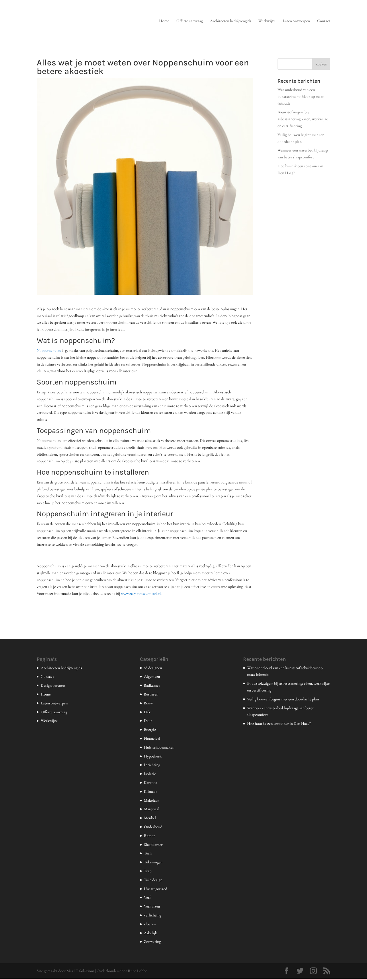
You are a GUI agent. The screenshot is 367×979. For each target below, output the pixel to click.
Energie (150, 729)
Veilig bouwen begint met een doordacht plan (283, 699)
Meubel (150, 817)
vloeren (150, 924)
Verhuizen (152, 906)
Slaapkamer (153, 844)
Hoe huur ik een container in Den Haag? (279, 723)
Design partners (53, 685)
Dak (147, 712)
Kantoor (150, 782)
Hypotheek (153, 756)
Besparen (151, 694)
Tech (148, 853)
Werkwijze (267, 21)
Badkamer (152, 685)
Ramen (149, 835)
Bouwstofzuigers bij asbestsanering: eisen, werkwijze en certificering (303, 119)
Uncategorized (155, 888)
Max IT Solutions (80, 970)
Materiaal (151, 809)
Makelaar (151, 800)
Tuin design (153, 879)
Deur (148, 720)
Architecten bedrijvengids (230, 21)
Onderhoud (153, 826)
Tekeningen (153, 862)
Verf (147, 897)
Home (164, 21)
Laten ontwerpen (296, 21)
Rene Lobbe (137, 970)
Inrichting (152, 764)
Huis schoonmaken (159, 747)
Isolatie (150, 773)
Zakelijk (150, 933)
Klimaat (150, 791)
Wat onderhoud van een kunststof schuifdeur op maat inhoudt (301, 96)
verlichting (152, 915)
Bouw (148, 703)
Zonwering (152, 941)
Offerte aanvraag (189, 21)
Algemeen (152, 676)
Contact (323, 21)
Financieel (152, 738)
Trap (147, 871)
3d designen (153, 667)
